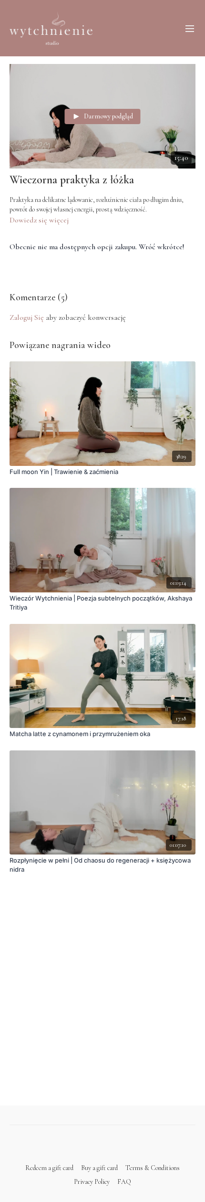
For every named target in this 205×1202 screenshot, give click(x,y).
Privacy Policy (92, 1182)
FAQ (124, 1182)
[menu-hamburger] (189, 28)
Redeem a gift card (49, 1168)
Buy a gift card (99, 1168)
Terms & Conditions (152, 1168)
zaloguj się (27, 317)
